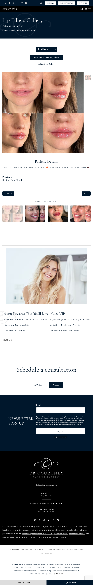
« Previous (8, 193)
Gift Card (83, 3)
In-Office (38, 385)
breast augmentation (32, 534)
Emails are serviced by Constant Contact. (67, 424)
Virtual (56, 385)
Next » (86, 193)
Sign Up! (61, 431)
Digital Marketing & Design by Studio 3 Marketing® (65, 549)
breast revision (61, 534)
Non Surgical (29, 30)
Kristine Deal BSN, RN (13, 180)
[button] (5, 3)
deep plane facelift (19, 537)
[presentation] (43, 225)
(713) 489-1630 (9, 9)
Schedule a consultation (47, 370)
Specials (51, 3)
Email (38, 405)
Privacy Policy (46, 554)
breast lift (48, 534)
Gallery (15, 30)
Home (5, 30)
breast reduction (77, 534)
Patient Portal (66, 3)
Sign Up (7, 339)
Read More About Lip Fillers (46, 57)
